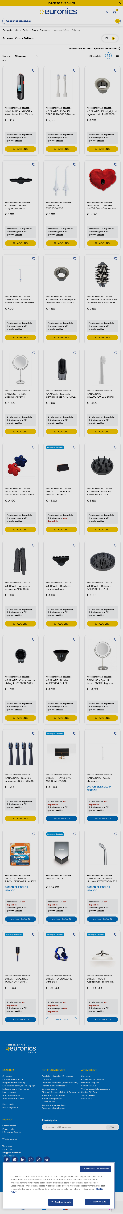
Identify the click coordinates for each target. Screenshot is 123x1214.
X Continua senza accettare (95, 1169)
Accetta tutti (99, 1201)
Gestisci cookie (63, 1202)
